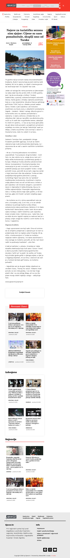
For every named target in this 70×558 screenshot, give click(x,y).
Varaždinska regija (38, 14)
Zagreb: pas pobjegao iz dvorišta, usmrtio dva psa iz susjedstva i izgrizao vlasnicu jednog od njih (33, 354)
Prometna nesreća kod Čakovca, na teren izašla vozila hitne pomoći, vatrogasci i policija (33, 422)
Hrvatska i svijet (43, 19)
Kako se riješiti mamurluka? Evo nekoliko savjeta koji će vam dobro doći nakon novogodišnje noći (33, 326)
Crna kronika (46, 16)
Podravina (27, 14)
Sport (55, 16)
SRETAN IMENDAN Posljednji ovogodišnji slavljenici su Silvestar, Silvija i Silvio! (15, 353)
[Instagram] (60, 5)
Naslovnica (7, 14)
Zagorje (49, 14)
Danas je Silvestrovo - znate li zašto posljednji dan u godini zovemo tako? (33, 460)
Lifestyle (15, 19)
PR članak (54, 19)
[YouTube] (60, 8)
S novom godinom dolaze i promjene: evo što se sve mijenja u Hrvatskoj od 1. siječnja (15, 325)
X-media (53, 555)
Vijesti (33, 516)
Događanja (36, 16)
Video (33, 19)
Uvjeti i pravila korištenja (45, 531)
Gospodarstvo (17, 16)
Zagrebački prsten (60, 14)
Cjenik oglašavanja (43, 538)
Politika (7, 16)
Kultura (63, 16)
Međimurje (17, 14)
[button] (63, 6)
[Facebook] (60, 3)
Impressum (41, 528)
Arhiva (39, 540)
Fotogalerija (24, 19)
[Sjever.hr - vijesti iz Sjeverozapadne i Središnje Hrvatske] (10, 6)
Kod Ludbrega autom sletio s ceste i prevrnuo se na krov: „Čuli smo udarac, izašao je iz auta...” (15, 422)
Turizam (27, 16)
